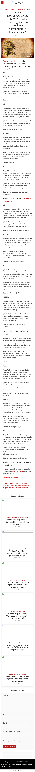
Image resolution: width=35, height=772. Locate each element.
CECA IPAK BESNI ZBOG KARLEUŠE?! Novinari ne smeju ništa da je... (17, 647)
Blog (8, 517)
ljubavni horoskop (17, 471)
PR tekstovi (11, 765)
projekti (30, 765)
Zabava (27, 9)
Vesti (20, 517)
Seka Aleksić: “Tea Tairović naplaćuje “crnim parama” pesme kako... (17, 678)
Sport (19, 580)
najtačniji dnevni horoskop (12, 488)
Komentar (6, 696)
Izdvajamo (20, 9)
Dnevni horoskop (10, 9)
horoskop (26, 485)
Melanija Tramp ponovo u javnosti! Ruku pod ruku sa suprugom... (17, 522)
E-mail (5, 723)
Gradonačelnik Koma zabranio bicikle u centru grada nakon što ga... (17, 553)
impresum (4, 765)
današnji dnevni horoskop (12, 483)
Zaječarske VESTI (6, 766)
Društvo (13, 549)
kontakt (18, 765)
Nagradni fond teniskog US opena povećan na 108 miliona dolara (17, 584)
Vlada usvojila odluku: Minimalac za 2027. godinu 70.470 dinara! (17, 616)
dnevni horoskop (16, 485)
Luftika (14, 477)
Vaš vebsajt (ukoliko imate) (11, 731)
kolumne (24, 765)
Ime (4, 715)
